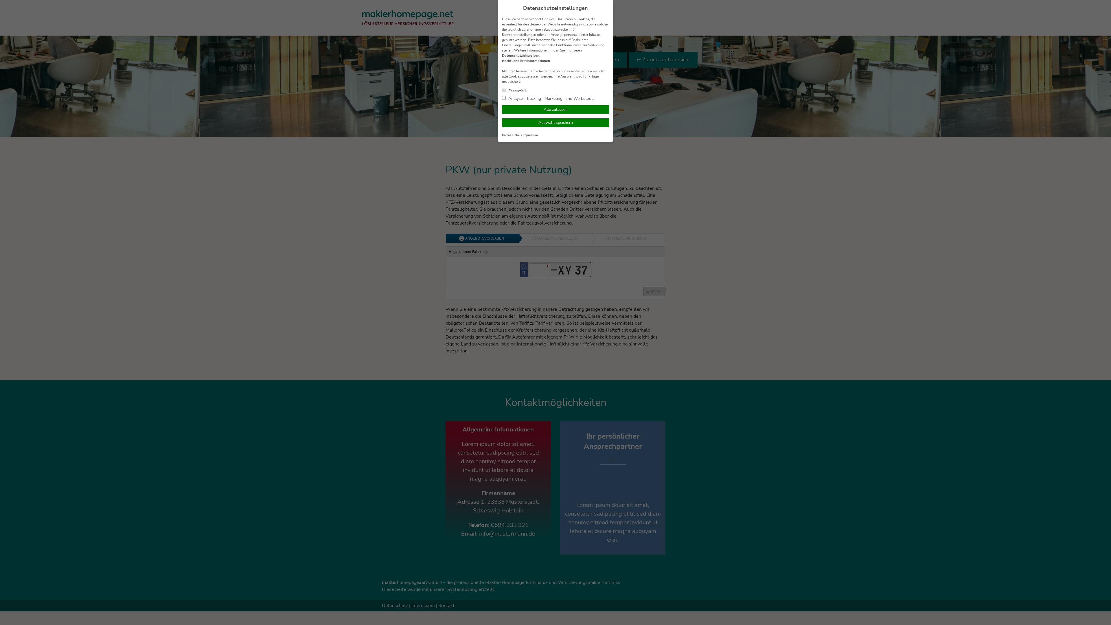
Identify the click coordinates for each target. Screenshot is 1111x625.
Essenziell (516, 91)
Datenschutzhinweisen (520, 55)
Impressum (530, 135)
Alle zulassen (556, 109)
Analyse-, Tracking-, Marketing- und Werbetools (551, 98)
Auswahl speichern (555, 122)
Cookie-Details (512, 135)
